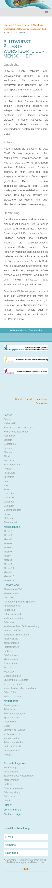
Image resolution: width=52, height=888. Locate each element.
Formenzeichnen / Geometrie (18, 427)
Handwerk (9, 497)
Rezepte (8, 754)
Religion (8, 468)
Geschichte (9, 460)
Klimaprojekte (11, 659)
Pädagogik (9, 610)
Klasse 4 (8, 543)
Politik (7, 514)
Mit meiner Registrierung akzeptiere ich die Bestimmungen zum (26, 861)
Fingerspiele (10, 721)
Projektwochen (11, 647)
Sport (6, 481)
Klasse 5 (8, 547)
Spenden (30, 399)
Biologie (8, 440)
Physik (7, 456)
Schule (18, 25)
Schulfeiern (9, 622)
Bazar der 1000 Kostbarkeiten (19, 775)
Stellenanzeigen (13, 814)
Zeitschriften (10, 796)
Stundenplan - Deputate (16, 680)
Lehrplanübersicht (13, 614)
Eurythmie (9, 477)
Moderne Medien (12, 676)
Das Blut (9, 32)
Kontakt (19, 399)
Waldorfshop (10, 767)
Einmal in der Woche (14, 730)
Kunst (7, 489)
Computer (9, 506)
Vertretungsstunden (14, 618)
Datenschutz (42, 403)
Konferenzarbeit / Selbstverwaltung (21, 626)
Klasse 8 (8, 560)
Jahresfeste (9, 709)
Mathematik (9, 423)
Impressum (42, 399)
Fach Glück (9, 473)
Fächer (27, 25)
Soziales (8, 667)
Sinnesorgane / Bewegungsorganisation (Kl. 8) (25, 29)
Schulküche (10, 692)
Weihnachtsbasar (13, 696)
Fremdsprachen (12, 464)
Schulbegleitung (12, 792)
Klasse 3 (8, 539)
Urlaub (7, 800)
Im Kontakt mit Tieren (14, 734)
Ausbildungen (11, 771)
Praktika (8, 651)
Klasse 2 (8, 535)
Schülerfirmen (11, 655)
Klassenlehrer (11, 593)
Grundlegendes (11, 705)
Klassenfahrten (11, 780)
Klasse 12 (9, 576)
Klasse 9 (8, 564)
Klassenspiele (11, 638)
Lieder (7, 726)
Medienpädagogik (13, 510)
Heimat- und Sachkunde (16, 431)
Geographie (10, 444)
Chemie (8, 452)
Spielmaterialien (12, 717)
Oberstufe (9, 597)
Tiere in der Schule (13, 684)
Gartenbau (9, 501)
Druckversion (35, 330)
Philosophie (10, 518)
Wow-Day (9, 671)
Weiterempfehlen (18, 330)
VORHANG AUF (12, 746)
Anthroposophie (12, 605)
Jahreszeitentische (13, 742)
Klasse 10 (9, 568)
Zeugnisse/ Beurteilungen (17, 634)
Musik (7, 485)
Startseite (8, 25)
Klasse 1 (8, 531)
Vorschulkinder (11, 738)
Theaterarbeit (10, 522)
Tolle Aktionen (11, 663)
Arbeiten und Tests (13, 630)
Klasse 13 (9, 580)
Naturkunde (38, 25)
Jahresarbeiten (11, 643)
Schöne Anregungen (14, 713)
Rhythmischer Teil (13, 589)
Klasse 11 (9, 572)
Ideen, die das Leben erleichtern (20, 688)
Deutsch (8, 419)
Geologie (8, 448)
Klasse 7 (8, 555)
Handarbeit (9, 493)
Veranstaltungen (13, 809)
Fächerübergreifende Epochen (19, 601)
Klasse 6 (8, 551)
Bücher (8, 805)
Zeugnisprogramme (14, 788)
